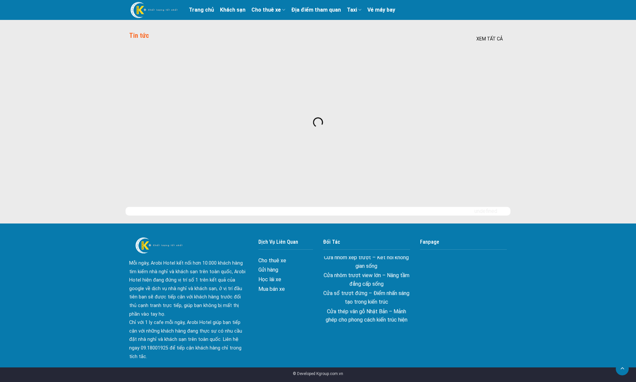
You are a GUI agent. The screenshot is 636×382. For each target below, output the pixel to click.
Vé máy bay (381, 10)
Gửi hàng (268, 270)
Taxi (352, 10)
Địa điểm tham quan (316, 10)
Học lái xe (269, 279)
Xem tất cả (489, 38)
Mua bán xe (271, 289)
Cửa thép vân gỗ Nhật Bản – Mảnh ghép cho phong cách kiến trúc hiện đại (366, 313)
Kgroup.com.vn (329, 373)
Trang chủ (201, 10)
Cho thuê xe (266, 10)
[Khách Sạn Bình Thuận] (154, 10)
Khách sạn (232, 10)
